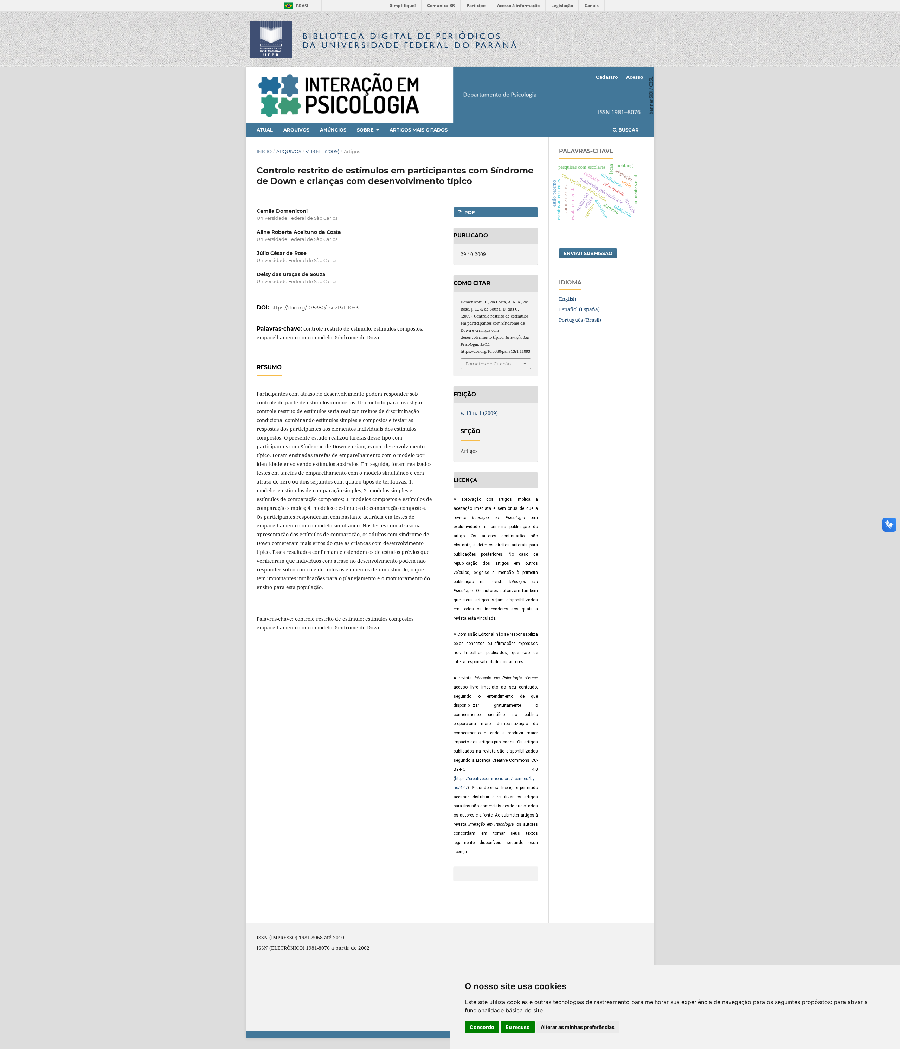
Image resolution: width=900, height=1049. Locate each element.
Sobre (366, 130)
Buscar (628, 130)
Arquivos (296, 130)
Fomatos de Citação (488, 363)
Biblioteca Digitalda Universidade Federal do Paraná (410, 40)
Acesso (634, 77)
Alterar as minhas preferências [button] (578, 1027)
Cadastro (607, 77)
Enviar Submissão (588, 253)
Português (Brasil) (580, 319)
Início (264, 151)
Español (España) (579, 309)
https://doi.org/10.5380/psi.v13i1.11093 (314, 308)
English (567, 298)
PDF (469, 212)
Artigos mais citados (419, 130)
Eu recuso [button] (518, 1027)
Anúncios (333, 130)
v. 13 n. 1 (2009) (322, 151)
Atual (265, 130)
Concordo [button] (482, 1027)
